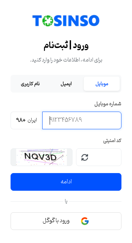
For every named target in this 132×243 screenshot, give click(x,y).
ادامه (66, 182)
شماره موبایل (107, 104)
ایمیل (66, 83)
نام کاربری (30, 83)
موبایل (101, 83)
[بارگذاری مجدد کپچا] (85, 157)
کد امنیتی (112, 140)
